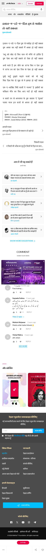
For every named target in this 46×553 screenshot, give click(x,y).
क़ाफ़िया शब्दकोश (8, 458)
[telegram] (35, 522)
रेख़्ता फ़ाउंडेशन (28, 453)
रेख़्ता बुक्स (5, 498)
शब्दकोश (20, 14)
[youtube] (23, 522)
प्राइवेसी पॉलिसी (13, 532)
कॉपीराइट (35, 532)
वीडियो (27, 14)
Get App (39, 3)
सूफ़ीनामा (26, 488)
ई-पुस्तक (35, 14)
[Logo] (10, 3)
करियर (25, 469)
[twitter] (17, 522)
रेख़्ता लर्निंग (27, 493)
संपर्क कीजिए (27, 464)
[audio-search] (41, 9)
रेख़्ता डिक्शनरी (7, 493)
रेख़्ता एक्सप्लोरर (29, 474)
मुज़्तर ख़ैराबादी (6, 32)
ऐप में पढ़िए (23, 542)
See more (23, 346)
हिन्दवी (4, 488)
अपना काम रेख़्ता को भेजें (10, 474)
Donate (30, 3)
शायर (10, 14)
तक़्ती (4, 464)
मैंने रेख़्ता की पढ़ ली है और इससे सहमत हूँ (21, 436)
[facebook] (11, 522)
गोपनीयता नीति (19, 435)
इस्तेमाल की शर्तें (25, 532)
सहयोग (4, 453)
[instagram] (29, 522)
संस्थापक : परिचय (29, 458)
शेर (14, 14)
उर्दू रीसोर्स (5, 469)
